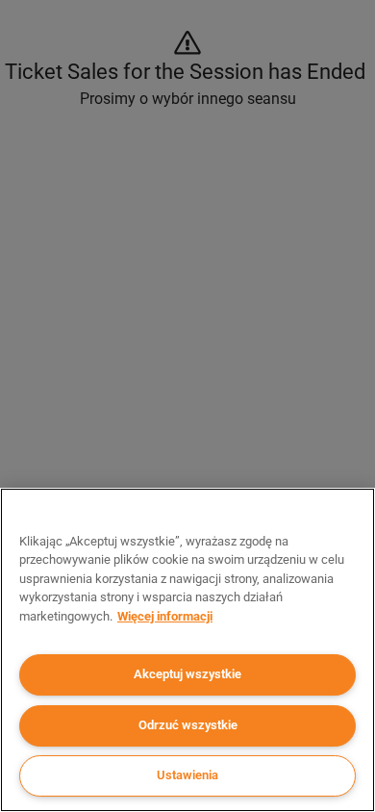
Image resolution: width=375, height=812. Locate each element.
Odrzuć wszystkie (188, 725)
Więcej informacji (164, 616)
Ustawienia (187, 775)
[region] (187, 650)
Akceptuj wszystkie (187, 674)
